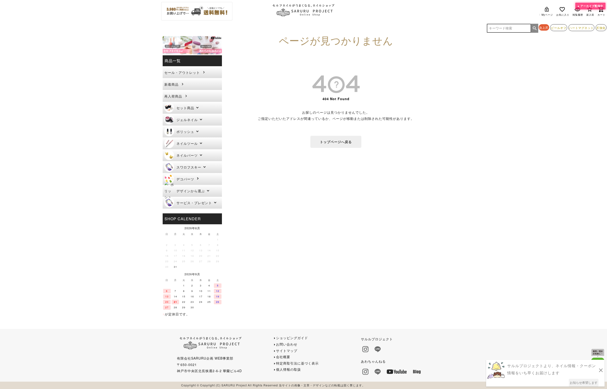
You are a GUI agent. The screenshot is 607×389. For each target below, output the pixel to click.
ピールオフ (558, 28)
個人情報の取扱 (288, 369)
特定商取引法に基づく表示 (297, 363)
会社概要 (283, 356)
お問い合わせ (286, 344)
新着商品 (171, 84)
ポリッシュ (185, 131)
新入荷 (590, 14)
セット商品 (185, 107)
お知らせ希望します (584, 382)
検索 (534, 28)
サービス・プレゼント (194, 202)
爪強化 (601, 28)
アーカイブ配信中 (591, 6)
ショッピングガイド (292, 337)
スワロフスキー (188, 167)
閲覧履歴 (578, 14)
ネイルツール (187, 143)
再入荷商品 (173, 96)
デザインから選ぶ (190, 190)
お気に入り (562, 14)
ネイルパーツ (187, 155)
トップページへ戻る (336, 141)
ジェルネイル (187, 119)
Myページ (547, 14)
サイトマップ (286, 350)
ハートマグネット (581, 28)
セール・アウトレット (182, 72)
